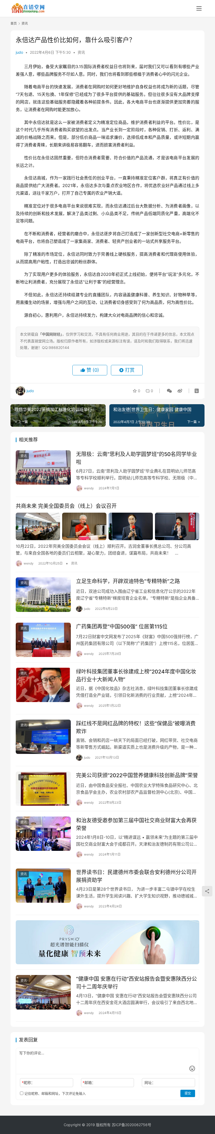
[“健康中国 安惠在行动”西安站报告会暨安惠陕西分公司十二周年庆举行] (43, 992)
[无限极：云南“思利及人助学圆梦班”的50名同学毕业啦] (43, 467)
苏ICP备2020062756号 (131, 1124)
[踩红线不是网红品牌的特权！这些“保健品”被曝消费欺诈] (43, 737)
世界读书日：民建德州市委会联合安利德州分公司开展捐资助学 (136, 876)
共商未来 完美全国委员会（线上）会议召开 (66, 506)
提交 (188, 1093)
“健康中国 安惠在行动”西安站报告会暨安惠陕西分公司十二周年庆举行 (136, 983)
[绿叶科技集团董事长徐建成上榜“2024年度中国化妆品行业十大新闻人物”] (43, 685)
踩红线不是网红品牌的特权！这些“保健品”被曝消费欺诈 (136, 727)
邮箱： (89, 1082)
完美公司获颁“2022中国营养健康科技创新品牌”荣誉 (137, 775)
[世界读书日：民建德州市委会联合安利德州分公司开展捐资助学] (43, 885)
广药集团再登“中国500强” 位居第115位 (122, 626)
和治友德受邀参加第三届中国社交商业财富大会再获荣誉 (136, 824)
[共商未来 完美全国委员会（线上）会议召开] (107, 526)
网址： (149, 1082)
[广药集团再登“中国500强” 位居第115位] (43, 640)
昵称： (28, 1082)
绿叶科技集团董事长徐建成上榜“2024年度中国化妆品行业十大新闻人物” (136, 675)
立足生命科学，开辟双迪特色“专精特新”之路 (128, 581)
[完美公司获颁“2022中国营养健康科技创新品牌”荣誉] (43, 788)
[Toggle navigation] (199, 8)
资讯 (81, 52)
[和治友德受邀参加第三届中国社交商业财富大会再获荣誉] (43, 834)
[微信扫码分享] (169, 391)
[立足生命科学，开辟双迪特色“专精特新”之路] (43, 594)
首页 (13, 23)
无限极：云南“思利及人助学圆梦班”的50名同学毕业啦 (136, 458)
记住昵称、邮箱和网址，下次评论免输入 (54, 1093)
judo (19, 52)
